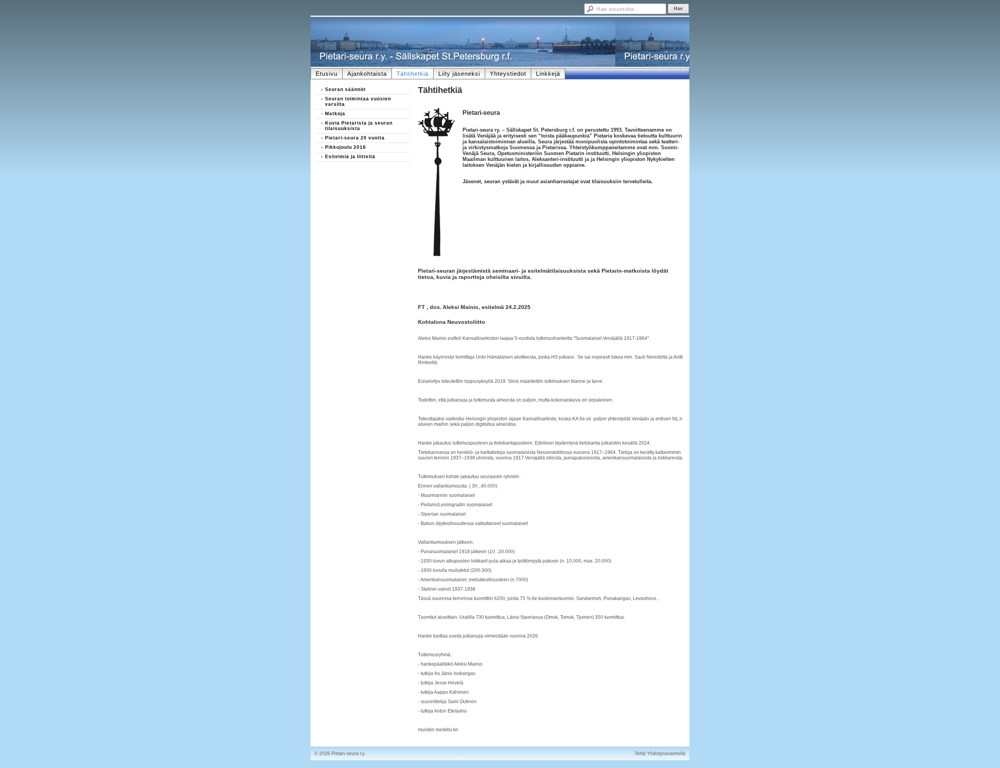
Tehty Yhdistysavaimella (660, 753)
